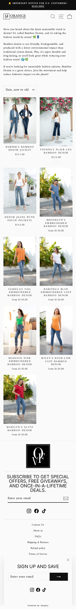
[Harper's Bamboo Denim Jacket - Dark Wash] (22, 159)
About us (38, 531)
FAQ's (38, 536)
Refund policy (38, 548)
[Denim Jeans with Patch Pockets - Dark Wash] (22, 229)
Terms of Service (38, 554)
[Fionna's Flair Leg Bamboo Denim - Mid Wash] (53, 162)
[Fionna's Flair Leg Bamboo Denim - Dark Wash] (58, 162)
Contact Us (38, 525)
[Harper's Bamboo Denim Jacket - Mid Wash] (17, 159)
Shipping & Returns (38, 542)
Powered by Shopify (38, 606)
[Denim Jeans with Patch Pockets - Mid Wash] (17, 229)
